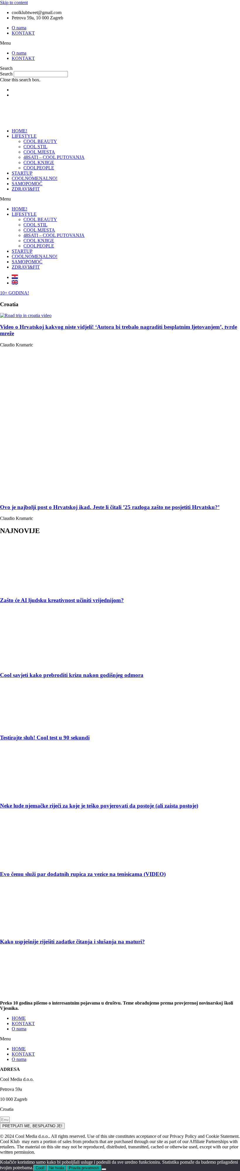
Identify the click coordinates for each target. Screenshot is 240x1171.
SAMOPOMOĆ (27, 183)
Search (6, 73)
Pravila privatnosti (84, 1168)
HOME (19, 1018)
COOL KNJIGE (38, 162)
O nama (19, 27)
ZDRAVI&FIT (26, 188)
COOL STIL (35, 146)
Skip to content (14, 2)
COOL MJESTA (39, 151)
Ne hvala (56, 1168)
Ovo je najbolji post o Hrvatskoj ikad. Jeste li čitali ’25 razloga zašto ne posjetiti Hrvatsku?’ (110, 507)
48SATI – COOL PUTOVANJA (54, 157)
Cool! (40, 1168)
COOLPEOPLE (38, 167)
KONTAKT (23, 33)
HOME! (19, 130)
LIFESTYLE (24, 136)
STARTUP (22, 173)
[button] (120, 43)
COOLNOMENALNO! (34, 178)
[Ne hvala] (104, 1169)
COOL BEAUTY (40, 141)
